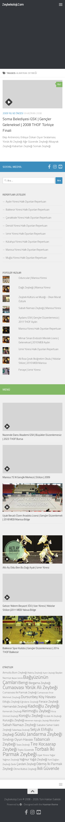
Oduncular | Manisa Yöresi (33, 278)
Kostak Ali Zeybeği (53, 716)
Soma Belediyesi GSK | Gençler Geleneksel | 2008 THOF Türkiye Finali (28, 124)
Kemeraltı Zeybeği (12, 711)
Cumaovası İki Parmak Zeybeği (20, 692)
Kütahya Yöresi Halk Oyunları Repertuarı (27, 242)
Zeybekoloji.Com (13, 4)
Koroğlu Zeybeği (31, 715)
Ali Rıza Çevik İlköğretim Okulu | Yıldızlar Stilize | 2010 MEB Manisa (40, 361)
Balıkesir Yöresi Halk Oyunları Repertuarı (27, 210)
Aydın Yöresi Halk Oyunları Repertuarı (26, 202)
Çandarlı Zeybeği (26, 764)
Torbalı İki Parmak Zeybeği (28, 751)
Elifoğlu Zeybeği (11, 702)
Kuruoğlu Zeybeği (13, 720)
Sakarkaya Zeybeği (21, 730)
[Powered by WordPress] (20, 804)
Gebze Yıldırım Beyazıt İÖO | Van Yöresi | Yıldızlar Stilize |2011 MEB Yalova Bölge (29, 608)
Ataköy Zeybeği (34, 672)
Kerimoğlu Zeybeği (36, 711)
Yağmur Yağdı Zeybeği (33, 759)
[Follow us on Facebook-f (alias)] (49, 167)
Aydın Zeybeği (49, 672)
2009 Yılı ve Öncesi (13, 113)
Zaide (13, 764)
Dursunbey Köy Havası (38, 696)
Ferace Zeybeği (48, 701)
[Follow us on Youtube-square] (60, 167)
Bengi (23, 682)
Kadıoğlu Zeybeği (43, 705)
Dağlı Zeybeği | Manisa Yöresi (34, 287)
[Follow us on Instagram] (55, 167)
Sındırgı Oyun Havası (18, 739)
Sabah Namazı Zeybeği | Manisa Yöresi (40, 308)
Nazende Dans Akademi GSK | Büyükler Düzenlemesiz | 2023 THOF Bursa (32, 437)
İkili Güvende (48, 768)
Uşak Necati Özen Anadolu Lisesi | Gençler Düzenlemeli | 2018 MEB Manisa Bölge (32, 518)
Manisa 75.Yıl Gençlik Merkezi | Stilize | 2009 (26, 477)
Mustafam (54, 720)
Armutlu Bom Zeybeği (15, 672)
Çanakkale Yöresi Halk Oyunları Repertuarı (28, 218)
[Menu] (60, 4)
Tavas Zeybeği (23, 744)
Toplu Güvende (26, 750)
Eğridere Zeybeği (29, 702)
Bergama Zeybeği (39, 682)
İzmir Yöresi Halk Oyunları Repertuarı (26, 234)
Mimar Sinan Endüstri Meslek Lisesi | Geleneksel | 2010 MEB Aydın (39, 340)
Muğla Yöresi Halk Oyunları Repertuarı (26, 258)
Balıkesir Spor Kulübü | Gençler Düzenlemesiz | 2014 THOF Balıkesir (31, 650)
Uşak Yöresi (43, 755)
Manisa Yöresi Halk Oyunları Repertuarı (27, 250)
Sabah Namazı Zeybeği (19, 724)
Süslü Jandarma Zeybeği (38, 734)
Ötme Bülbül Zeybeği (25, 769)
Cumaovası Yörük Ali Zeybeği (30, 687)
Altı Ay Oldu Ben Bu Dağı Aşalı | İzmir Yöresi (26, 567)
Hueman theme (50, 804)
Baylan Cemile (17, 678)
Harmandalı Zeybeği (15, 706)
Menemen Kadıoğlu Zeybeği (37, 720)
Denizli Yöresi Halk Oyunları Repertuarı (26, 226)
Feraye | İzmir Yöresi (30, 370)
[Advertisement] (32, 34)
